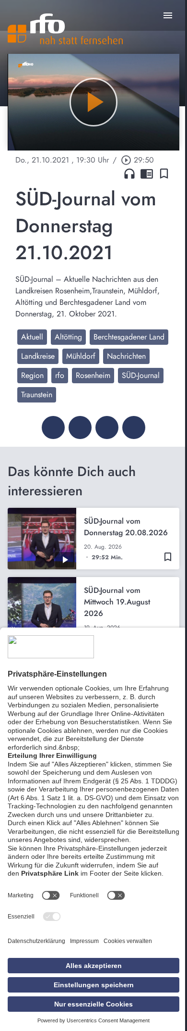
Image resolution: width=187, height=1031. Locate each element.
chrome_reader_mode (146, 173)
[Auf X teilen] (80, 427)
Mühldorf (80, 356)
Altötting (68, 336)
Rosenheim (93, 375)
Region (32, 375)
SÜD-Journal (141, 375)
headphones (129, 173)
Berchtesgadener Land (129, 336)
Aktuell (32, 336)
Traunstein (36, 394)
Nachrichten (126, 356)
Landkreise (38, 356)
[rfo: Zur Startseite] (65, 28)
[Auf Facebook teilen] (53, 427)
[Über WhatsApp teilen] (106, 427)
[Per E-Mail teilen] (133, 427)
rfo (59, 375)
